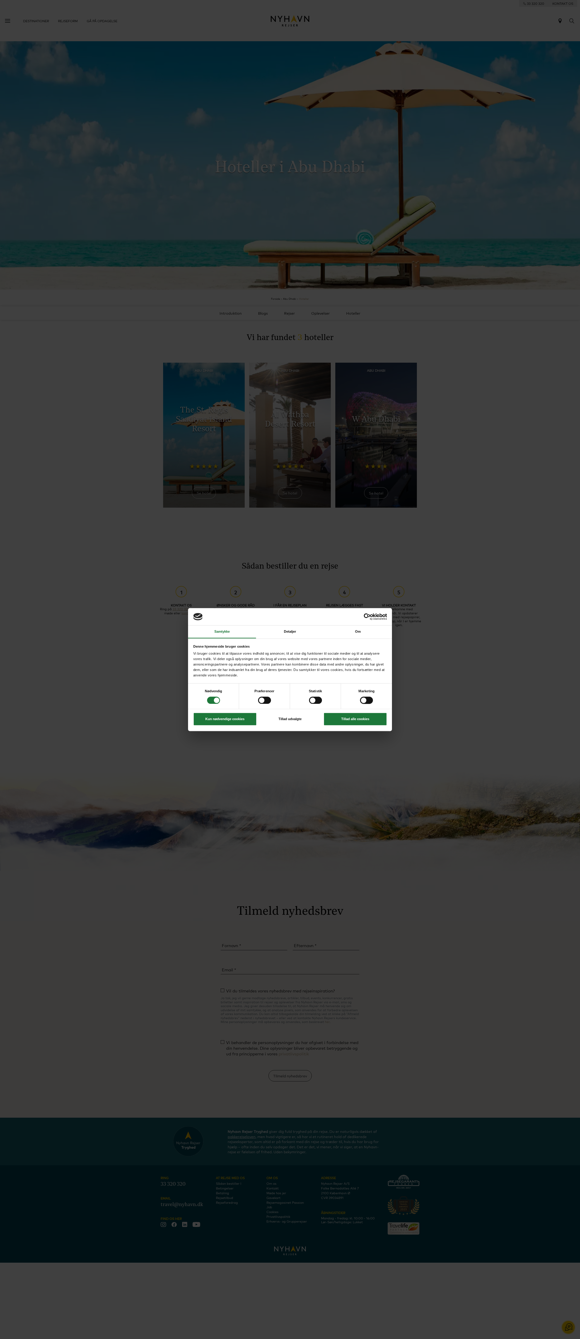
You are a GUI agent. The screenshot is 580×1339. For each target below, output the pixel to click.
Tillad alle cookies (355, 719)
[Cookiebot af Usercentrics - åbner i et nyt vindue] (367, 616)
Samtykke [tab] (222, 632)
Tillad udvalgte (290, 719)
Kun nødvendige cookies (224, 719)
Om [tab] (358, 632)
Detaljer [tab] (290, 632)
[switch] (264, 700)
